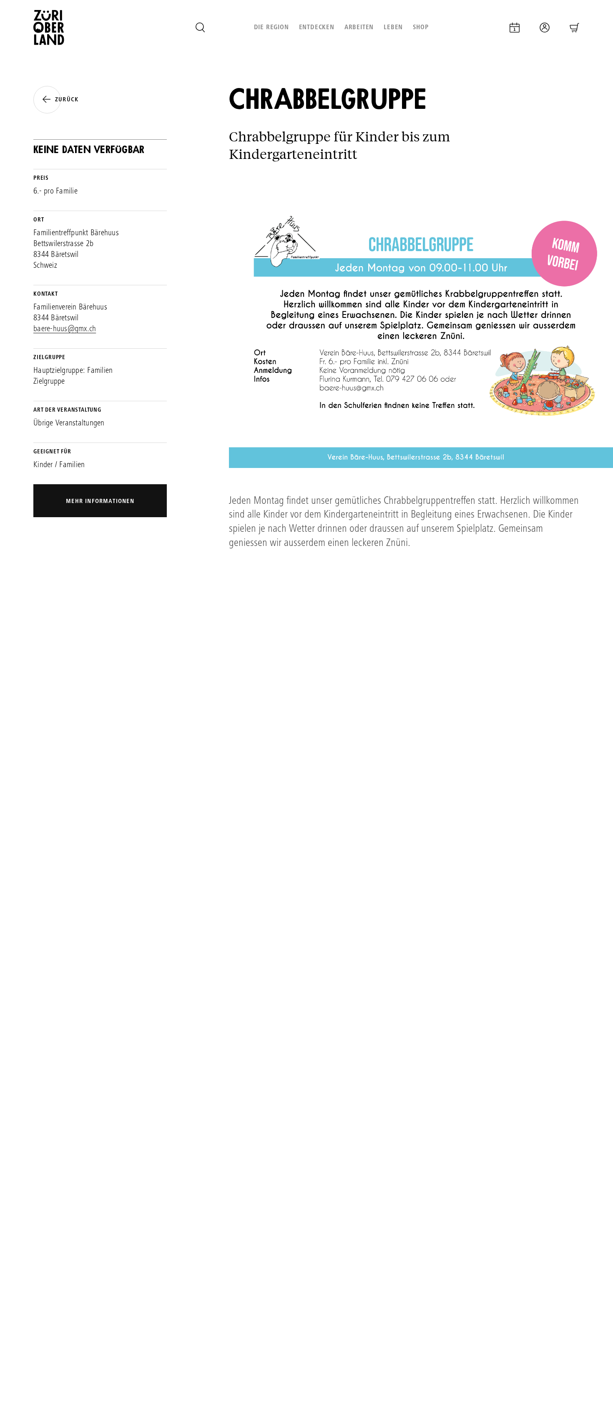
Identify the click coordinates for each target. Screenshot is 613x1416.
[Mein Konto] (545, 28)
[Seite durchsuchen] (200, 28)
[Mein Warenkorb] (575, 28)
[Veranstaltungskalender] (515, 28)
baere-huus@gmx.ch (64, 329)
